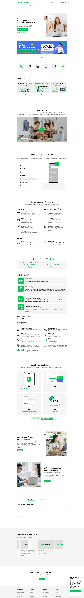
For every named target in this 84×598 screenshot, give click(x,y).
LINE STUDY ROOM (32, 591)
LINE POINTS (18, 595)
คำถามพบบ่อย (57, 591)
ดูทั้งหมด (65, 78)
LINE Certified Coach (46, 592)
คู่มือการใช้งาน (31, 592)
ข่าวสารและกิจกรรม (32, 595)
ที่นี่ (34, 390)
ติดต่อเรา (62, 2)
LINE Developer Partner (46, 591)
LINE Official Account (20, 591)
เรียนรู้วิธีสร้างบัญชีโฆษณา (21, 32)
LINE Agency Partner (46, 595)
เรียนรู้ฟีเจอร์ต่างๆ (32, 596)
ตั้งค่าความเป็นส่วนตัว (58, 596)
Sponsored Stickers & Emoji (20, 592)
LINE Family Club (19, 596)
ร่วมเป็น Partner (45, 596)
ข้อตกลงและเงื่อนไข (58, 595)
